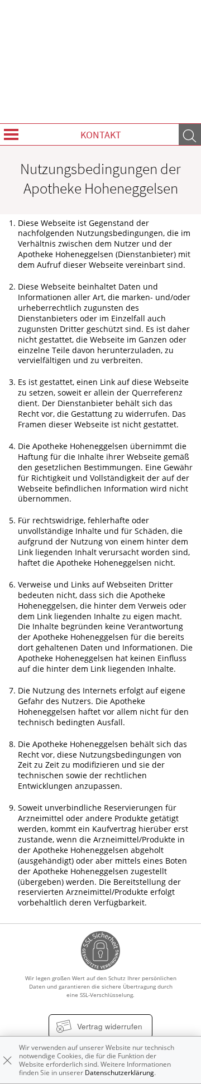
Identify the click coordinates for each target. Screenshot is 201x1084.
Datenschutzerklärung (119, 1072)
